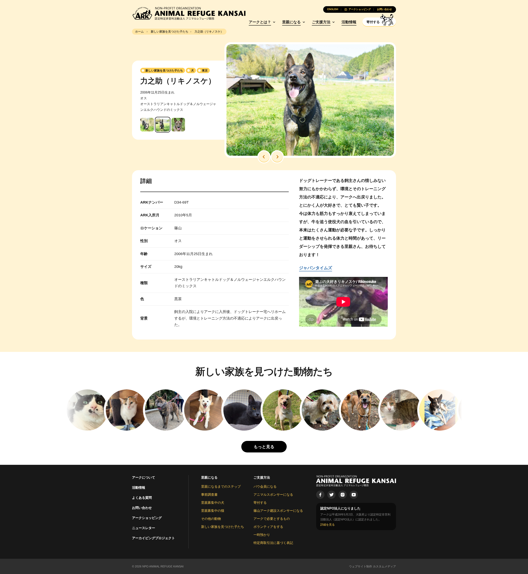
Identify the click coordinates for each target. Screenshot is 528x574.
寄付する (260, 502)
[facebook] (320, 495)
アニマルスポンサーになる (273, 494)
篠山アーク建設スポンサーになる (278, 510)
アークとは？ (260, 22)
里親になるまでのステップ (221, 486)
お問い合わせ (142, 508)
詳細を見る (327, 524)
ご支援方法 (321, 22)
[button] (264, 156)
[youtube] (354, 495)
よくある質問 (142, 497)
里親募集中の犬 (212, 502)
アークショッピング (147, 518)
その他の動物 (211, 518)
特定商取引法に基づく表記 (273, 543)
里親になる (291, 22)
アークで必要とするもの (271, 518)
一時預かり (261, 535)
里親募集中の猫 (212, 510)
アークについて (143, 477)
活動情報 (349, 22)
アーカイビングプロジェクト (153, 538)
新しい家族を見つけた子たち (222, 526)
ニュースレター (143, 528)
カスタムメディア (384, 566)
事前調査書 (209, 494)
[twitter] (331, 495)
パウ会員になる (265, 486)
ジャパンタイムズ (315, 268)
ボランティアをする (268, 526)
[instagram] (342, 495)
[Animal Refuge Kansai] (188, 13)
